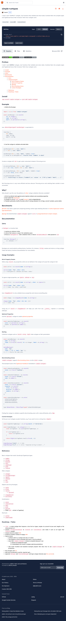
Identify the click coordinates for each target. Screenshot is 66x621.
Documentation (9, 76)
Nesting (14, 84)
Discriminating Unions (18, 86)
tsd (16, 550)
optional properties (27, 316)
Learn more (19, 43)
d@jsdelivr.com (37, 586)
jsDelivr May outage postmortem (9, 617)
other (26, 193)
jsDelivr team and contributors (18, 564)
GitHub (4, 597)
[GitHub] (55, 8)
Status (34, 579)
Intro (9, 78)
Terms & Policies (37, 582)
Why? (6, 73)
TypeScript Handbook (22, 363)
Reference (11, 90)
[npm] (59, 8)
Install (7, 70)
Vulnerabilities (21, 22)
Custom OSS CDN (7, 589)
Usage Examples (13, 79)
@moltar (4, 208)
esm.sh (62, 597)
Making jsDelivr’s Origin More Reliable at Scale (13, 611)
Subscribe (60, 567)
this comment (50, 554)
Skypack (33, 600)
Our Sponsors (5, 586)
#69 (20, 533)
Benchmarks (8, 75)
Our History (5, 582)
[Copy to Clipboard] (61, 34)
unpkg (33, 597)
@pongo (4, 213)
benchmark (16, 197)
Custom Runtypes (16, 87)
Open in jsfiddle (9, 43)
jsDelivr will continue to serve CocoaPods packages (14, 614)
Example (7, 71)
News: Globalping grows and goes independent (45, 614)
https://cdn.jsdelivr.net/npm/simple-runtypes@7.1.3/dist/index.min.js (28, 36)
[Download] (62, 8)
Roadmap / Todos (13, 92)
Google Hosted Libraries (8, 600)
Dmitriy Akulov (13, 565)
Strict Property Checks (18, 81)
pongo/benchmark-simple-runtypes (47, 213)
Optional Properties (17, 83)
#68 (27, 534)
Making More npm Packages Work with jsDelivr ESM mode (47, 611)
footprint (26, 199)
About (3, 579)
